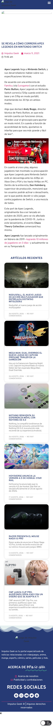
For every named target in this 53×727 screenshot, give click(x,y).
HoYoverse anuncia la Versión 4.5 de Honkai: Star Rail (25, 478)
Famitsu (8, 85)
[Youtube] (26, 695)
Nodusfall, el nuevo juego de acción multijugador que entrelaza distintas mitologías (26, 298)
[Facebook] (16, 695)
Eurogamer (23, 85)
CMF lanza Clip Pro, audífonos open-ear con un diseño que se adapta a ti (26, 594)
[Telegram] (37, 695)
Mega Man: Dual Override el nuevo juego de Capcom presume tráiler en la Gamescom (25, 356)
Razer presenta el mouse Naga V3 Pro (24, 537)
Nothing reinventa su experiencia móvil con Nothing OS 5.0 (22, 417)
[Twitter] (31, 695)
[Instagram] (21, 695)
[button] (49, 2)
